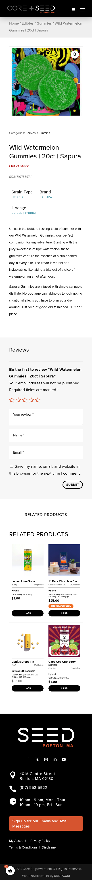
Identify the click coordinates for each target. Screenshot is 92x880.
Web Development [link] (35, 875)
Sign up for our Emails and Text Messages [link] (39, 823)
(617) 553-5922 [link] (34, 787)
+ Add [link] (27, 613)
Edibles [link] (28, 23)
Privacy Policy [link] (40, 840)
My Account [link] (17, 840)
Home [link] (14, 23)
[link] (73, 9)
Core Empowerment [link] (37, 868)
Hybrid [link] (17, 197)
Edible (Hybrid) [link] (24, 213)
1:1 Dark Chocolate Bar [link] (62, 581)
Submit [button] (72, 484)
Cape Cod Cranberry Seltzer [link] (62, 663)
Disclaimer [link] (49, 847)
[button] (82, 9)
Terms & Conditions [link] (23, 847)
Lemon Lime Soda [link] (23, 581)
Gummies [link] (44, 23)
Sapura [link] (46, 197)
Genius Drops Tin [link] (23, 662)
